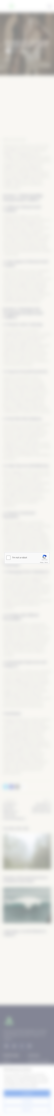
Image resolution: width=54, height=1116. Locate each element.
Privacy (42, 562)
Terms (46, 562)
